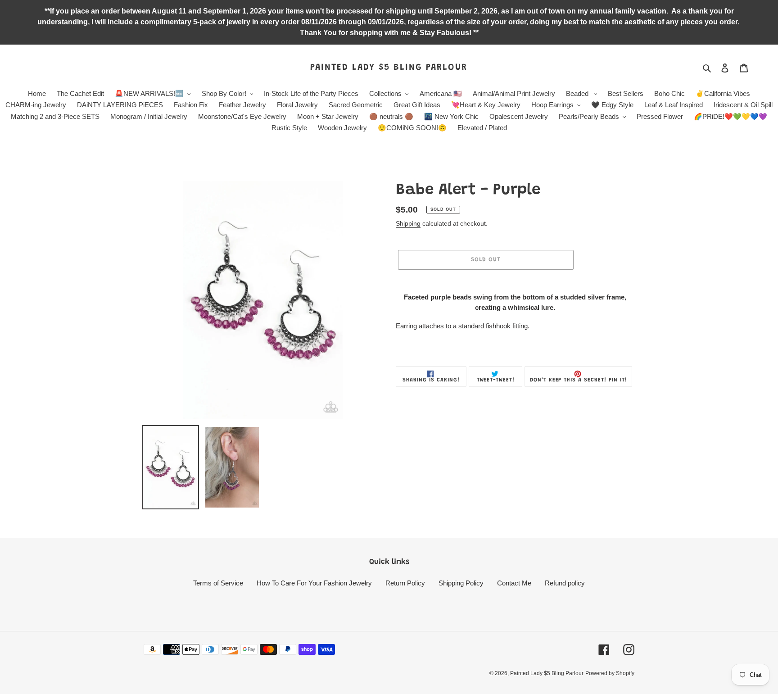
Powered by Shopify (609, 673)
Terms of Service (218, 583)
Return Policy (405, 583)
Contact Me (514, 583)
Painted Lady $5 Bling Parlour (388, 67)
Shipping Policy (461, 583)
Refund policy (565, 583)
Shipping (408, 223)
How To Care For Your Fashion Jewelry (314, 583)
